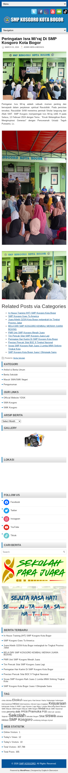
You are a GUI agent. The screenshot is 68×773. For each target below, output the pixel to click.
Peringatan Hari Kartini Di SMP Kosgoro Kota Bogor (33, 339)
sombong (37, 720)
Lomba (44, 706)
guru (30, 700)
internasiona (25, 704)
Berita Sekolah (19, 358)
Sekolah (17, 715)
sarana (57, 712)
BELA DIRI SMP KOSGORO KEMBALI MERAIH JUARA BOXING (31, 653)
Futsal (24, 700)
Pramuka (34, 711)
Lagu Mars (36, 706)
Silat (42, 716)
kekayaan (6, 706)
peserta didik (13, 711)
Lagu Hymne (26, 706)
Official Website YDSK (14, 397)
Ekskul (17, 700)
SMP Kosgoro (21, 719)
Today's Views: (11, 737)
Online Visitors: (11, 732)
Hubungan (51, 700)
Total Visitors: (10, 747)
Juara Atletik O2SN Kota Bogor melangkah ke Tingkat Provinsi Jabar (34, 646)
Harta (43, 700)
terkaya (44, 720)
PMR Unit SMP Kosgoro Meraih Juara (26, 332)
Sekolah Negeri (32, 716)
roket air (51, 712)
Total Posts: (10, 752)
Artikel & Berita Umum (14, 370)
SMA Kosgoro (10, 402)
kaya (39, 704)
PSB (44, 711)
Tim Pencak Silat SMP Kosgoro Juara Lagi (28, 336)
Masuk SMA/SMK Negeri (16, 379)
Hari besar (36, 700)
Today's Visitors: (12, 742)
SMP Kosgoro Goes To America (23, 316)
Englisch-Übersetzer (50, 770)
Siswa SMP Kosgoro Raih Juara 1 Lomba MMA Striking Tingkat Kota (34, 680)
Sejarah (5, 716)
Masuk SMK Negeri (30, 709)
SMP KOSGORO (27, 763)
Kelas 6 (13, 706)
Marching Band (54, 706)
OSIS (4, 712)
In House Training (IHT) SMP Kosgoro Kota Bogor (32, 313)
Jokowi (33, 704)
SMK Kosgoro (10, 407)
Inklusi (15, 704)
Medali (41, 708)
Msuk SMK (50, 709)
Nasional (58, 709)
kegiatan (44, 704)
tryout (50, 720)
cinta (3, 700)
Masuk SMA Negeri (13, 709)
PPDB (24, 711)
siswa (50, 715)
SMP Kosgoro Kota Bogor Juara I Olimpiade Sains (32, 352)
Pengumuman (10, 384)
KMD (19, 706)
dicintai (9, 700)
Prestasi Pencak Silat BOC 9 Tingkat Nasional (30, 342)
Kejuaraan (57, 703)
